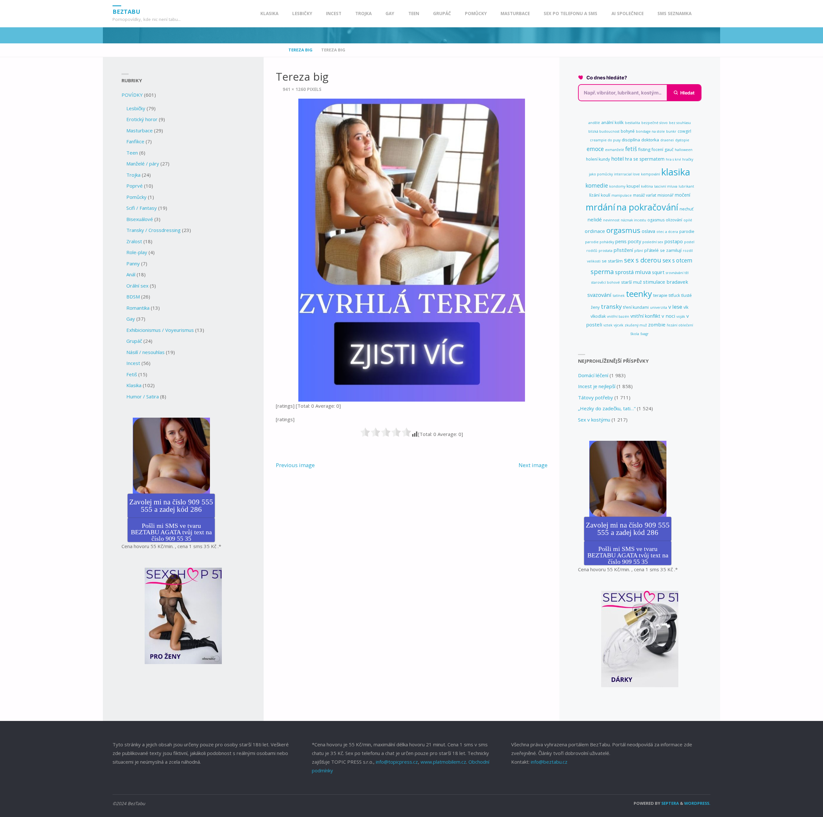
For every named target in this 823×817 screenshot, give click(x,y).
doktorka (650, 140)
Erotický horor (142, 119)
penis (621, 241)
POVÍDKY (132, 95)
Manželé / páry (142, 163)
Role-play (136, 252)
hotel (617, 158)
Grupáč (134, 341)
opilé (687, 220)
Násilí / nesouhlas (145, 352)
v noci (668, 316)
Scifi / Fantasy (141, 208)
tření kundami (636, 307)
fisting (644, 149)
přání (638, 250)
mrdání (600, 207)
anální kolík (612, 122)
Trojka (133, 175)
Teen (132, 152)
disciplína (631, 140)
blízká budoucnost (604, 131)
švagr (644, 334)
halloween (683, 149)
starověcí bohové (605, 282)
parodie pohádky (599, 242)
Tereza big (300, 50)
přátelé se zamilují (663, 250)
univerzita (658, 307)
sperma (602, 271)
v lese (675, 306)
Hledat (687, 92)
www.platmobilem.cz (443, 762)
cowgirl (684, 131)
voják (680, 316)
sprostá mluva (633, 272)
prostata (605, 250)
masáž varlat (644, 195)
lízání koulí (599, 195)
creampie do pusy (605, 140)
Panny (133, 263)
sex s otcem (677, 260)
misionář (665, 195)
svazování (599, 294)
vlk (685, 307)
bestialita (632, 122)
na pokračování (647, 207)
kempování (650, 174)
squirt (658, 272)
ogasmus (656, 220)
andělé (594, 122)
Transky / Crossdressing (153, 230)
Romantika (137, 308)
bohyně (628, 131)
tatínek (619, 295)
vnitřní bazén (618, 316)
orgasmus (623, 230)
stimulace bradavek (665, 282)
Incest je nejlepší (596, 386)
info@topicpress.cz (397, 762)
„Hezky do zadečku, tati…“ (607, 408)
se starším (612, 261)
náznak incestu (633, 220)
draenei (667, 140)
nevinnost (611, 220)
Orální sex (137, 285)
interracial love (627, 174)
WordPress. (697, 803)
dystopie (682, 140)
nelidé (594, 219)
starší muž (631, 282)
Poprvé (134, 185)
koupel (633, 186)
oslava (648, 231)
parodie (686, 231)
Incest (133, 363)
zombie (656, 324)
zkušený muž (636, 325)
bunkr (671, 131)
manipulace (621, 195)
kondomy (617, 186)
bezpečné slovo (654, 122)
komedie (596, 185)
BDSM (133, 296)
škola (634, 334)
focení (657, 149)
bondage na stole (650, 131)
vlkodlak (598, 316)
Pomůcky (136, 197)
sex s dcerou (642, 260)
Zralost (134, 241)
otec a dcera (667, 231)
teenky (639, 293)
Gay (130, 318)
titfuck (674, 295)
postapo (674, 241)
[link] (704, 14)
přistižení (623, 250)
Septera (669, 803)
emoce (595, 149)
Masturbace (139, 130)
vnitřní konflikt (645, 316)
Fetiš (131, 374)
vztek (607, 325)
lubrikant (686, 186)
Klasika (133, 385)
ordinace (595, 231)
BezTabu (126, 11)
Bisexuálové (139, 219)
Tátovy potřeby (595, 397)
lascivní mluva (665, 186)
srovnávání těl (677, 273)
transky (611, 306)
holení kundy (598, 159)
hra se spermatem (645, 159)
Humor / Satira (142, 396)
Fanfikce (135, 141)
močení (682, 195)
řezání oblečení (680, 325)
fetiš (631, 149)
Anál (130, 274)
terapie (660, 295)
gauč (669, 149)
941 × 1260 (295, 89)
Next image (533, 465)
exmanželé (614, 149)
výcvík (618, 325)
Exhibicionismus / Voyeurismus (160, 330)
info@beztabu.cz (549, 762)
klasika (675, 171)
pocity (634, 241)
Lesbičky (135, 108)
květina (647, 186)
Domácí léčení (593, 375)
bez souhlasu (680, 122)
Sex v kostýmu (594, 419)
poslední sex (652, 242)
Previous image (295, 465)
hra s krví (673, 159)
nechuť (686, 209)
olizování (674, 220)
